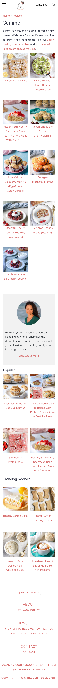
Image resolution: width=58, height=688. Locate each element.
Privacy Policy (29, 610)
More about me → (29, 355)
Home (6, 15)
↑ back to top (29, 592)
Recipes (17, 15)
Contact (29, 652)
